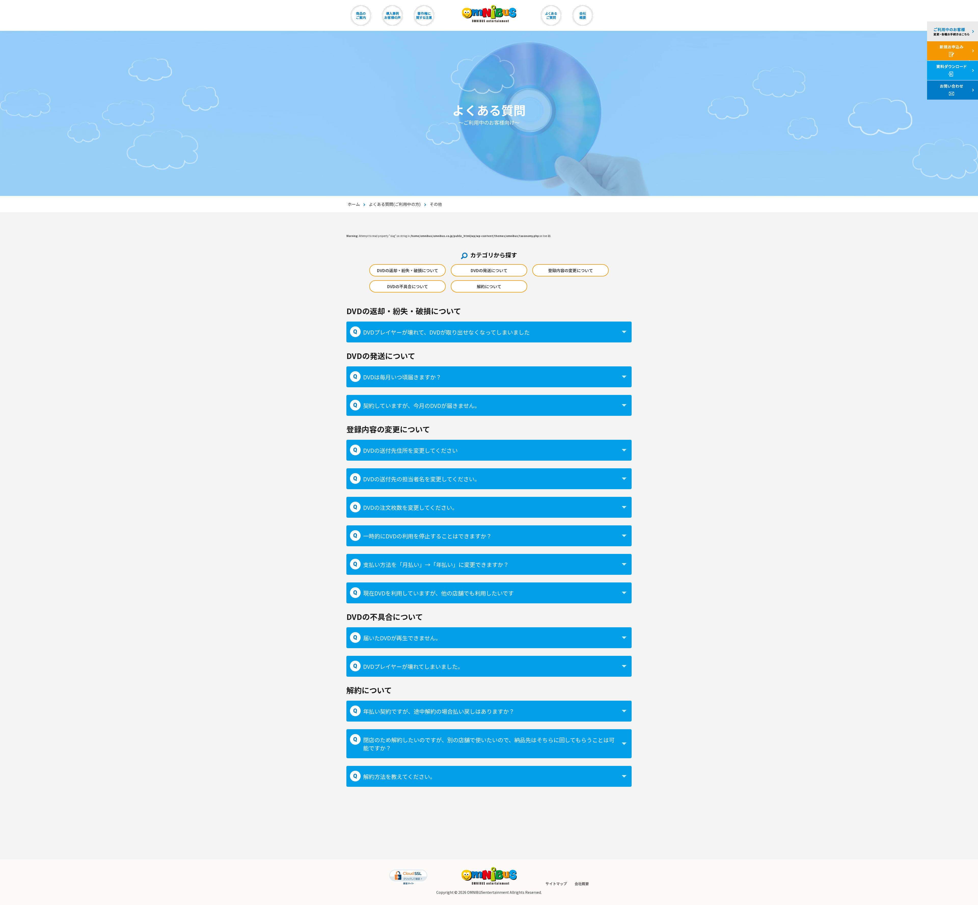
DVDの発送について (489, 270)
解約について (489, 286)
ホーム (354, 204)
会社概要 (582, 883)
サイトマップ (556, 883)
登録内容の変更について (570, 270)
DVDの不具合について (407, 286)
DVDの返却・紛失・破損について (407, 270)
